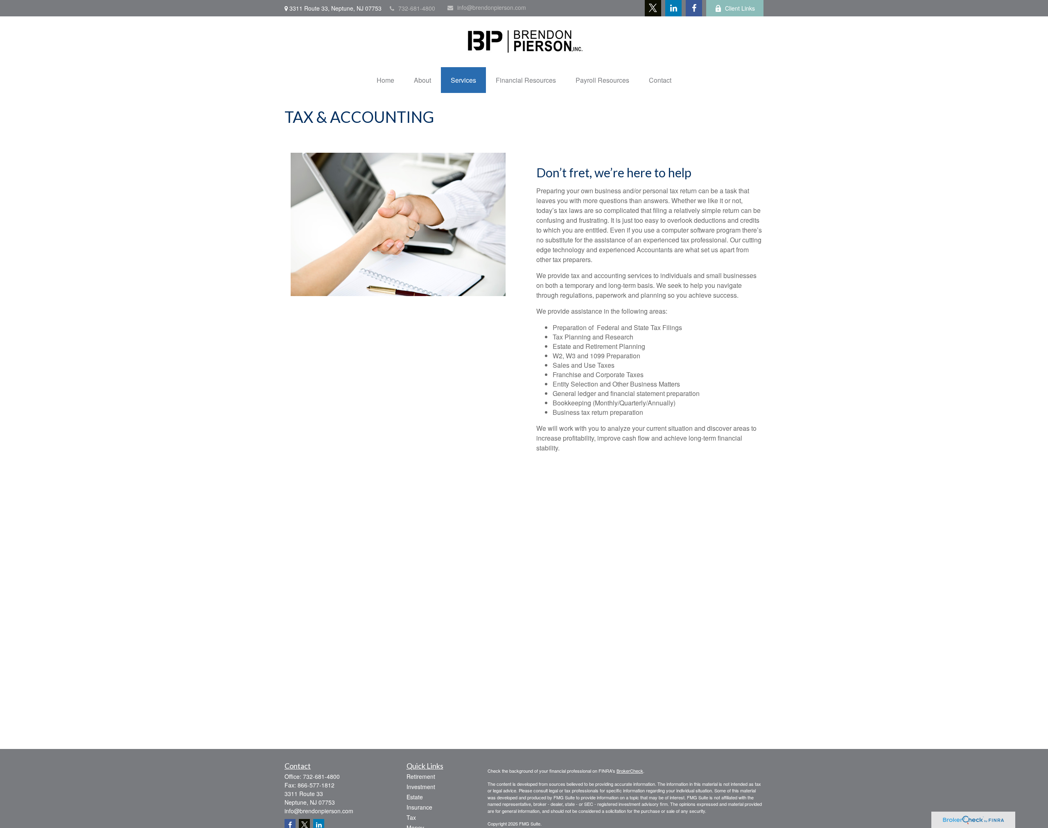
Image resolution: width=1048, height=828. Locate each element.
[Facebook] (694, 8)
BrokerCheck (630, 770)
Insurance (419, 807)
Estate (415, 797)
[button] (385, 80)
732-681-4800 (416, 8)
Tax (411, 817)
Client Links (740, 8)
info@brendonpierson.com (491, 7)
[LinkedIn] (673, 8)
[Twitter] (653, 8)
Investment (421, 787)
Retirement (421, 776)
